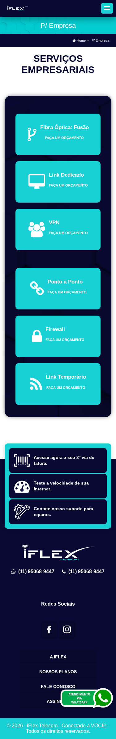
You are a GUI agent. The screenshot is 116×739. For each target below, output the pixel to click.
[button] (107, 8)
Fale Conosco (58, 686)
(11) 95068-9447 (35, 571)
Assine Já (58, 701)
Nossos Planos (58, 671)
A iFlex (58, 656)
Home (81, 40)
